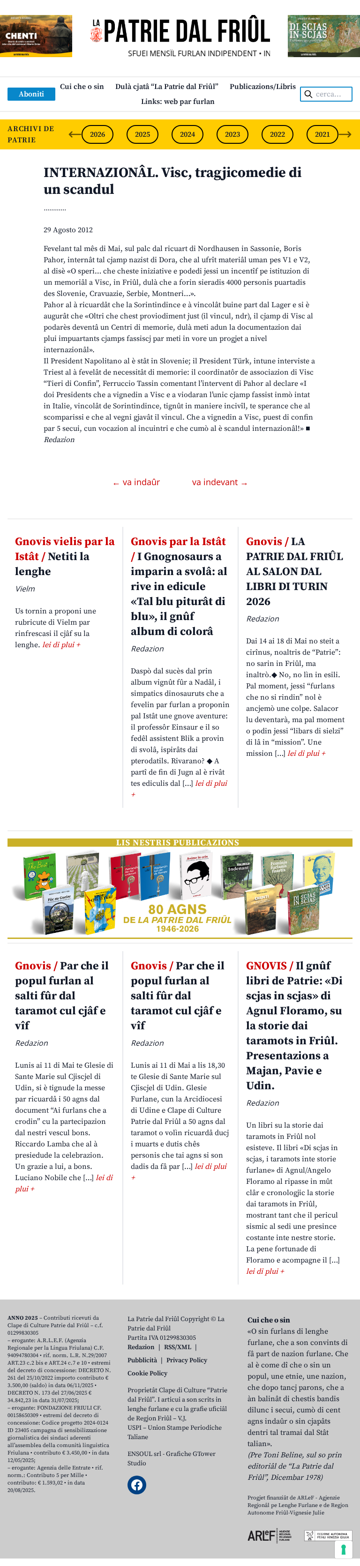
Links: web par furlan (178, 101)
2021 (322, 134)
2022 (277, 134)
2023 (232, 134)
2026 (97, 134)
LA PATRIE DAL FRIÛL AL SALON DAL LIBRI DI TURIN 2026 (294, 572)
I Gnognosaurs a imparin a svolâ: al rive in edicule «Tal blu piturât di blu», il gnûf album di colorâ (179, 587)
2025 (142, 134)
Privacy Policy (186, 1360)
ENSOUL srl (144, 1454)
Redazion (141, 1347)
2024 (187, 134)
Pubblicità (142, 1360)
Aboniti (31, 94)
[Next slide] (345, 134)
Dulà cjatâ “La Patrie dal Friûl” (166, 86)
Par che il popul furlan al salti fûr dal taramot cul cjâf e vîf (62, 996)
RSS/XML (177, 1347)
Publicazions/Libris (263, 86)
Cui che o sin (82, 86)
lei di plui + (61, 645)
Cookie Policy (147, 1373)
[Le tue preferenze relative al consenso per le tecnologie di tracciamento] (343, 1550)
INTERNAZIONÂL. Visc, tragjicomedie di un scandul (172, 181)
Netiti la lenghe (65, 557)
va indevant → (220, 482)
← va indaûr (137, 482)
